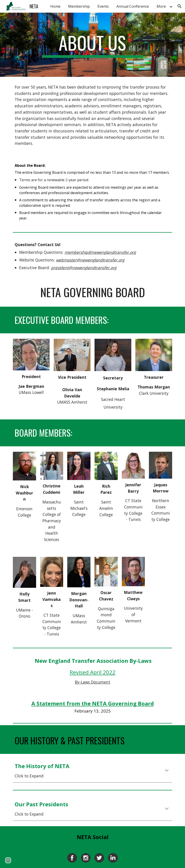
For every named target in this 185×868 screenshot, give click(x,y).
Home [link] (55, 6)
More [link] (161, 6)
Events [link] (103, 6)
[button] (179, 6)
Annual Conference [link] (132, 6)
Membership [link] (79, 6)
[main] (92, 45)
